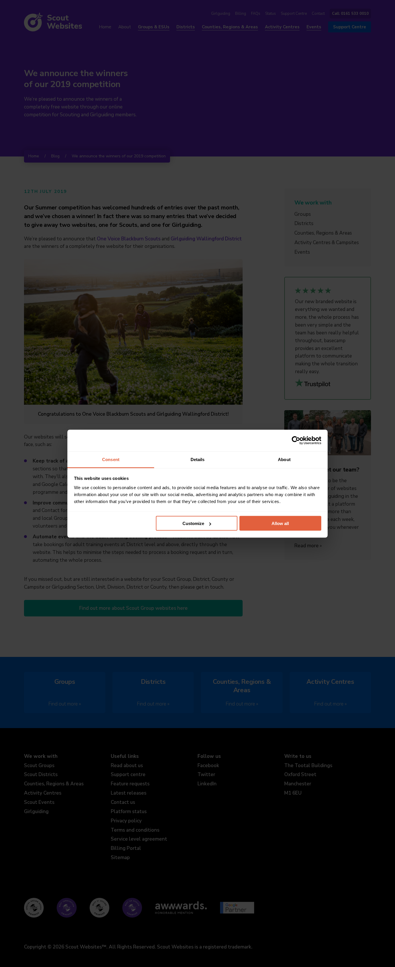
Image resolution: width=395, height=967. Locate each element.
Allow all (280, 523)
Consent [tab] (110, 459)
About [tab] (284, 459)
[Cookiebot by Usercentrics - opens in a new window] (296, 440)
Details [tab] (198, 459)
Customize (193, 523)
